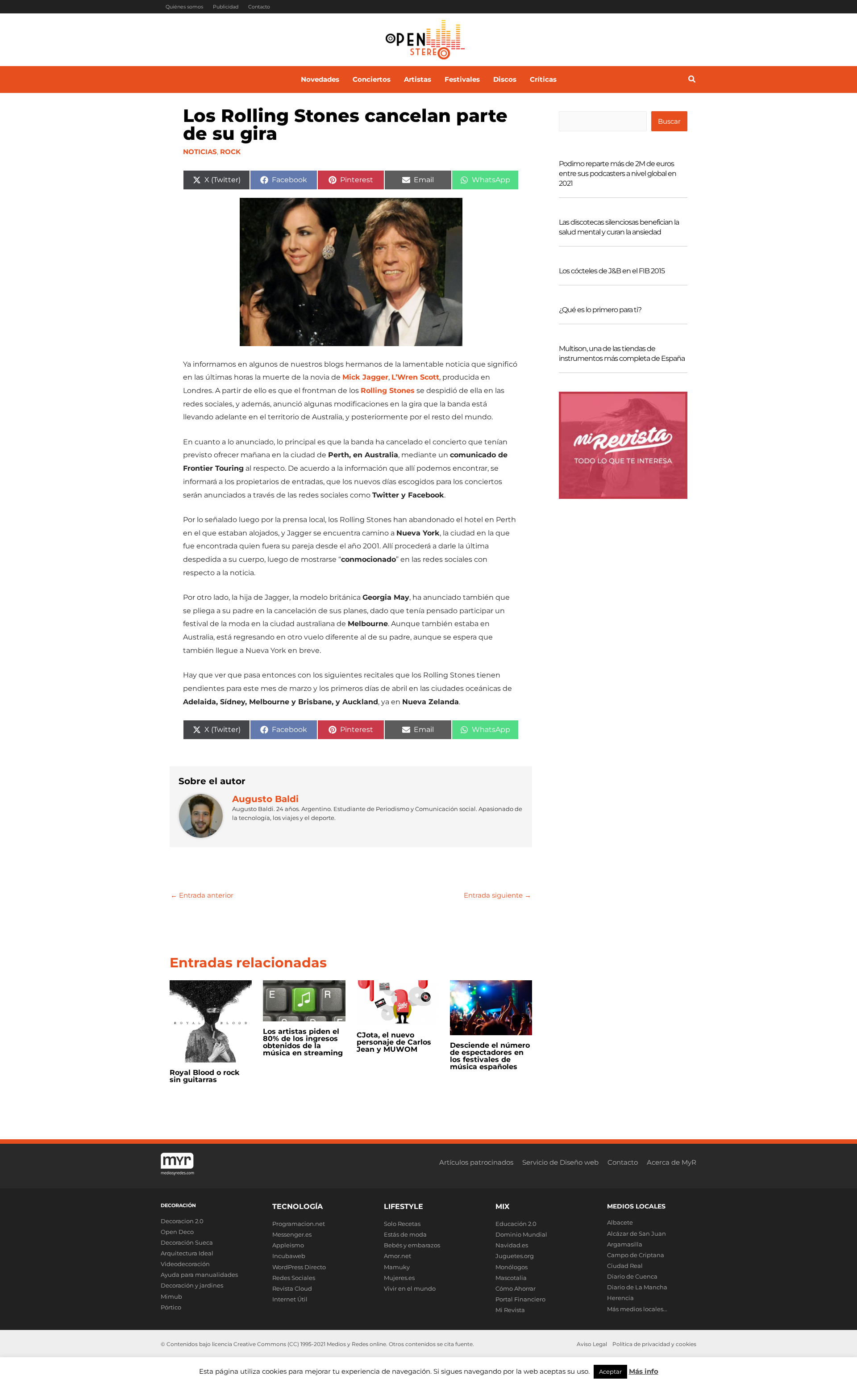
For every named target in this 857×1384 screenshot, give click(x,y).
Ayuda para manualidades (199, 1274)
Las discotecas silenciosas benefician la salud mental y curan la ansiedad (619, 227)
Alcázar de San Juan (636, 1233)
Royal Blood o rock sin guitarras (205, 1076)
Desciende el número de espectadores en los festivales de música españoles (490, 1056)
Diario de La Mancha (637, 1287)
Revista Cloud (292, 1288)
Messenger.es (292, 1234)
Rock (230, 151)
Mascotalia (511, 1277)
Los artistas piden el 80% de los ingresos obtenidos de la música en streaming (303, 1042)
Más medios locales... (637, 1309)
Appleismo (288, 1245)
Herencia (620, 1297)
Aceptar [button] (610, 1371)
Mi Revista (510, 1309)
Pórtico (171, 1307)
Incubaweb (288, 1255)
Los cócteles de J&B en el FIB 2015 (612, 271)
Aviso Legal (592, 1344)
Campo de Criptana (635, 1255)
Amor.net (397, 1255)
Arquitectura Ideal (187, 1253)
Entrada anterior (202, 895)
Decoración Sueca (187, 1242)
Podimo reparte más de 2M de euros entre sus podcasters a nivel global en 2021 (617, 173)
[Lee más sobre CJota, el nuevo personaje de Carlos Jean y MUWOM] (398, 1002)
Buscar (669, 121)
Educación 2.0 (516, 1223)
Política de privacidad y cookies (654, 1344)
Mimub (171, 1296)
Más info (643, 1371)
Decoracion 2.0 (182, 1221)
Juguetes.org (514, 1255)
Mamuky (397, 1267)
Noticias (200, 151)
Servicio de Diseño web (560, 1162)
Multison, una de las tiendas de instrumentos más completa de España (622, 353)
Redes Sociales (293, 1277)
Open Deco (177, 1231)
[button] (692, 80)
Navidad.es (511, 1245)
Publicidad (225, 7)
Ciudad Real (625, 1265)
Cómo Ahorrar (515, 1288)
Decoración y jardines (192, 1285)
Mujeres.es (399, 1277)
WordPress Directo (299, 1267)
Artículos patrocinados (476, 1162)
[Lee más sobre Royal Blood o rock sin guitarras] (211, 1020)
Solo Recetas (402, 1223)
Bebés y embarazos (412, 1245)
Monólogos (511, 1267)
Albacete (620, 1222)
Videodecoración (185, 1263)
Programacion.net (298, 1223)
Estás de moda (405, 1234)
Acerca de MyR (671, 1162)
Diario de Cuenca (632, 1276)
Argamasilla (624, 1244)
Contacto (259, 7)
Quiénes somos (184, 7)
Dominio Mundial (521, 1234)
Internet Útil (290, 1299)
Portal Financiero (520, 1299)
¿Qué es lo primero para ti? (600, 309)
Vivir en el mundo (410, 1288)
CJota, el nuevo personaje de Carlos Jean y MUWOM (394, 1042)
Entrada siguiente (497, 895)
